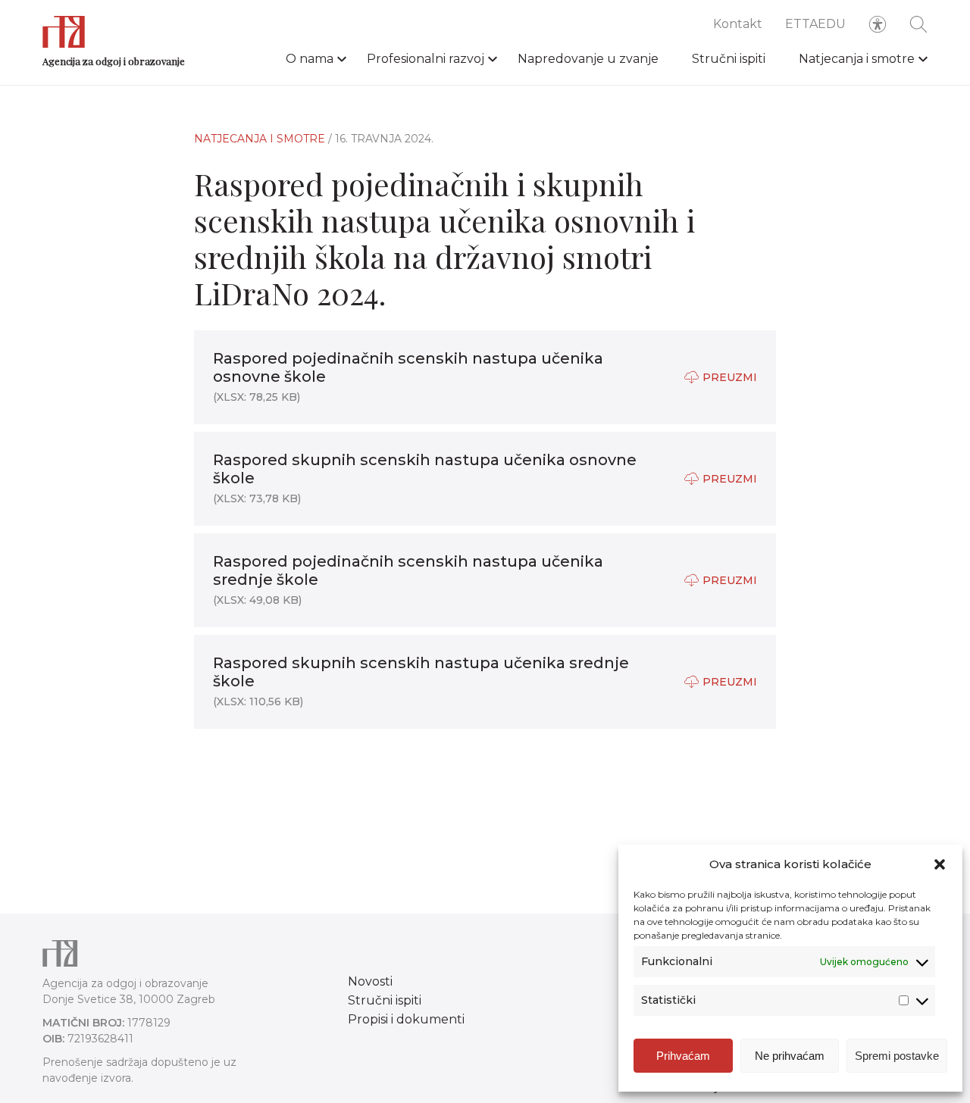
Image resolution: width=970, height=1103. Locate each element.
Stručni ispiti (728, 59)
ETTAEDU (815, 24)
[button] (939, 864)
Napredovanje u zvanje (588, 59)
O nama (309, 59)
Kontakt (737, 24)
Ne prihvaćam (789, 1055)
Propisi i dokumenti (406, 1019)
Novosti (370, 981)
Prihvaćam (683, 1055)
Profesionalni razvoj (425, 59)
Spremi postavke (897, 1055)
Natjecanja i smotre (857, 59)
